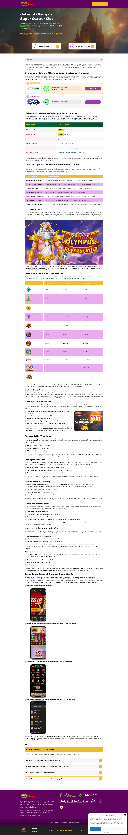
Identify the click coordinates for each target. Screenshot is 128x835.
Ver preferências (120, 829)
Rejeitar (108, 829)
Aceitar (96, 829)
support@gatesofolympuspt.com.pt (30, 815)
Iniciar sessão (100, 4)
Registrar (93, 88)
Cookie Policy (107, 832)
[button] (125, 815)
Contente (29, 60)
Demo (83, 4)
